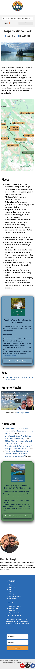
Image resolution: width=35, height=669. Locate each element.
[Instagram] (27, 665)
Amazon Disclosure (13, 660)
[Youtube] (22, 665)
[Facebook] (32, 665)
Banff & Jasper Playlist (22, 413)
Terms (6, 660)
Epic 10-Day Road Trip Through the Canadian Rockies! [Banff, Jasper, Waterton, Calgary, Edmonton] (16, 453)
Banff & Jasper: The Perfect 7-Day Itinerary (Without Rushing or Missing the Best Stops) (19, 430)
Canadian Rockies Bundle (10, 356)
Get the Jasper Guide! (18, 361)
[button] (25, 23)
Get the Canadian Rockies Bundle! (18, 516)
